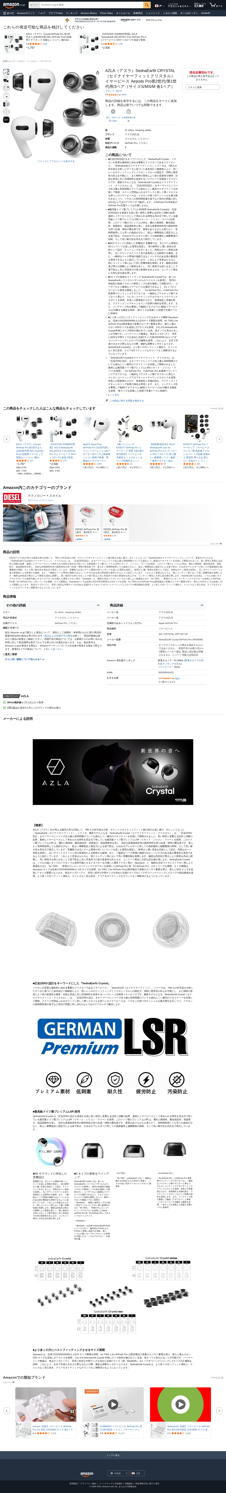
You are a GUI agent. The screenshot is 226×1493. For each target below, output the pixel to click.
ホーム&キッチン (189, 13)
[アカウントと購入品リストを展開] (190, 6)
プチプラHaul (55, 13)
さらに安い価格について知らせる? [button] (23, 659)
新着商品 (138, 13)
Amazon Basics (89, 13)
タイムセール (123, 13)
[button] (8, 13)
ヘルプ (41, 13)
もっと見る (113, 394)
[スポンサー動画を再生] (113, 1404)
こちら (58, 649)
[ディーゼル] (12, 498)
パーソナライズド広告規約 (110, 1483)
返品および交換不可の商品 (58, 635)
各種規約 (129, 1483)
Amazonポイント (26, 13)
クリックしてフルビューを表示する (56, 161)
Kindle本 (205, 13)
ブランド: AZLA (113, 91)
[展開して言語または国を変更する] (163, 6)
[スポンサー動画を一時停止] (72, 1412)
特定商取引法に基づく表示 (147, 1483)
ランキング (71, 13)
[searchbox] (91, 5)
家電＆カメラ (9, 61)
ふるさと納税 (170, 13)
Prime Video (106, 13)
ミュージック (153, 13)
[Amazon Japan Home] (87, 1474)
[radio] (6, 72)
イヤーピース (45, 61)
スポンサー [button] (214, 544)
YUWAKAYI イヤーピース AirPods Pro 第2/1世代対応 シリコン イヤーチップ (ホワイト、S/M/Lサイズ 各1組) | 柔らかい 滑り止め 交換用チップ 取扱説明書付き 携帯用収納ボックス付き (121, 1428)
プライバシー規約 (88, 1483)
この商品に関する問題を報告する (126, 400)
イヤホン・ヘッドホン (27, 61)
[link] (49, 47)
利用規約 (74, 1483)
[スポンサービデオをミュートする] (72, 1418)
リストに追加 (195, 87)
